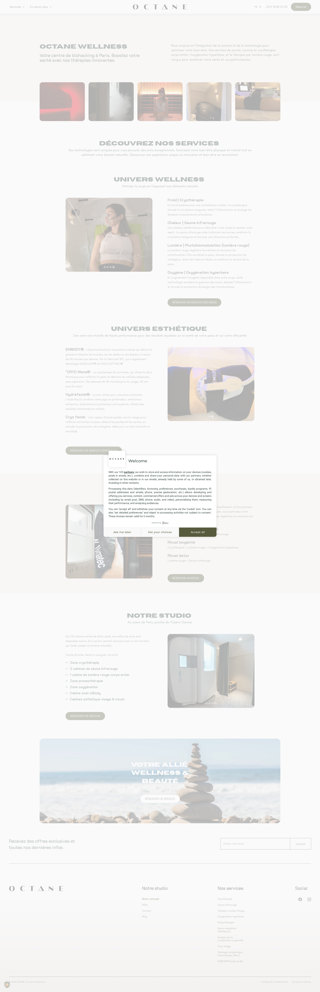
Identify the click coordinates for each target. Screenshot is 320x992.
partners (129, 472)
